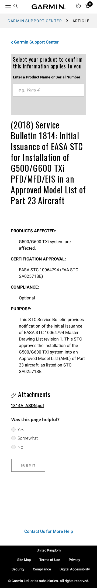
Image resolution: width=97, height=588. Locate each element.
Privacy (74, 560)
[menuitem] (16, 7)
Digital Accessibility (75, 569)
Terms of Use (49, 560)
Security (18, 569)
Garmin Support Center (35, 21)
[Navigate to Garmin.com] (48, 7)
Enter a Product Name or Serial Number (46, 77)
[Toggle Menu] (3, 5)
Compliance (42, 569)
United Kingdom (49, 550)
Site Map (24, 560)
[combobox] (48, 90)
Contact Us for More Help (48, 531)
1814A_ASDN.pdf (27, 405)
